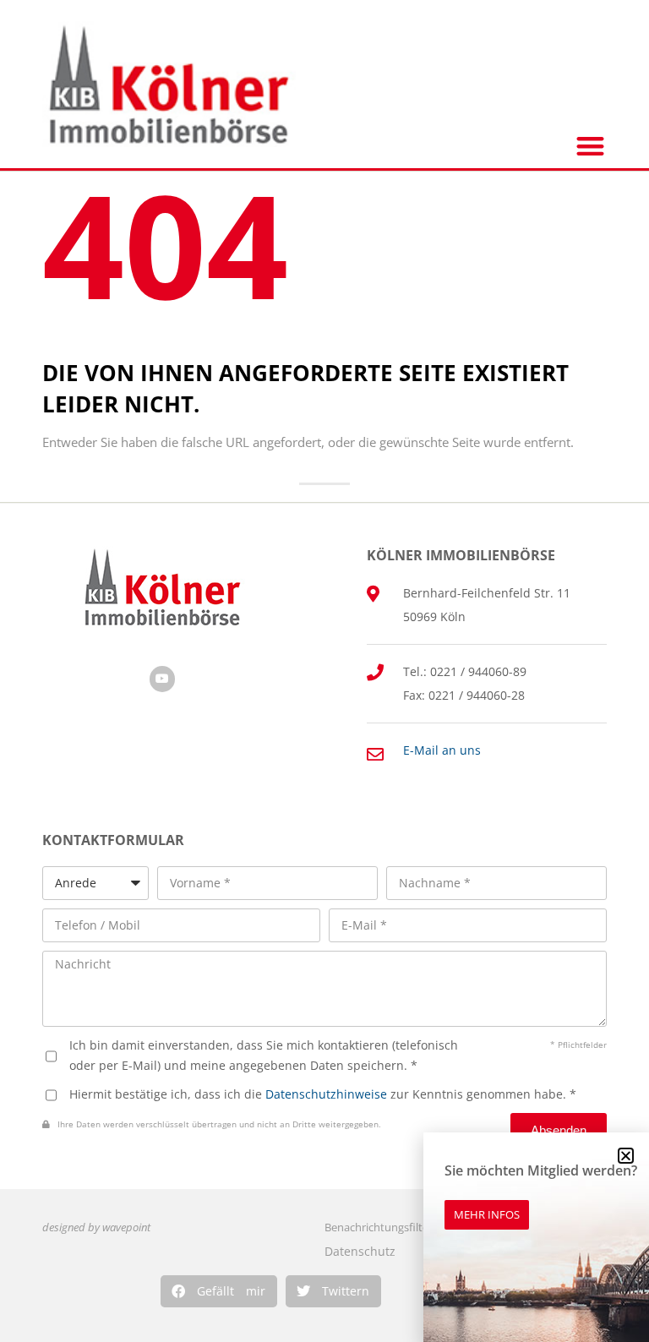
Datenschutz (359, 1251)
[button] (219, 1291)
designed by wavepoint (96, 1227)
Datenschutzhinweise (326, 1094)
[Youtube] (163, 679)
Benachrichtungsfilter (378, 1227)
